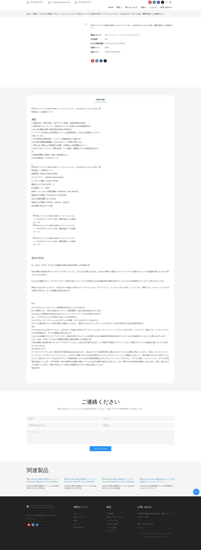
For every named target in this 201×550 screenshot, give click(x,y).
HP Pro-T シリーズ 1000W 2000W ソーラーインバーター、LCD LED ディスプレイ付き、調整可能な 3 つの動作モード (120, 14)
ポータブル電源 (112, 524)
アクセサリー (111, 531)
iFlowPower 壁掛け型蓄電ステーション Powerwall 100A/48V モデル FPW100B (80, 487)
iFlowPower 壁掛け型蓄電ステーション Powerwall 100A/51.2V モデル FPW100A (43, 487)
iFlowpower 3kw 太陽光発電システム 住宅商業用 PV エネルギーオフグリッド (156, 487)
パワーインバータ (67, 14)
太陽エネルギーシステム (115, 517)
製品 (35, 14)
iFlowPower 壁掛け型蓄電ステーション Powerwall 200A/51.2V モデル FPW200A (118, 487)
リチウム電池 (111, 527)
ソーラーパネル (112, 520)
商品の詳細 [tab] (100, 99)
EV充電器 (110, 513)
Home (29, 14)
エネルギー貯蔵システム (49, 14)
